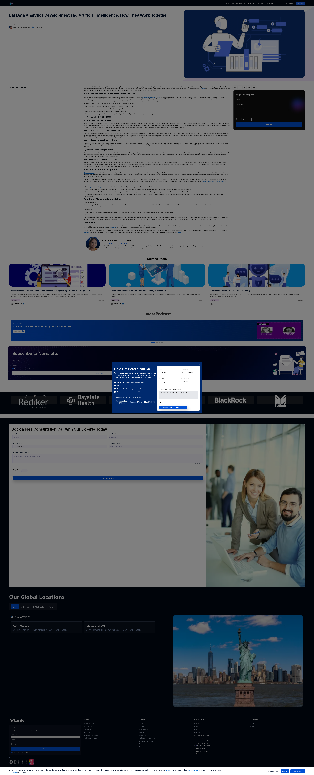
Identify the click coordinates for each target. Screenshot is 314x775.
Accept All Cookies (297, 771)
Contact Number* (184, 369)
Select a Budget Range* (186, 378)
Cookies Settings (273, 771)
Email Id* (161, 378)
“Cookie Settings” (193, 770)
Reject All (285, 771)
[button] (181, 372)
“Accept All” (169, 770)
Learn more (13, 772)
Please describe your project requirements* (170, 389)
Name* (161, 369)
